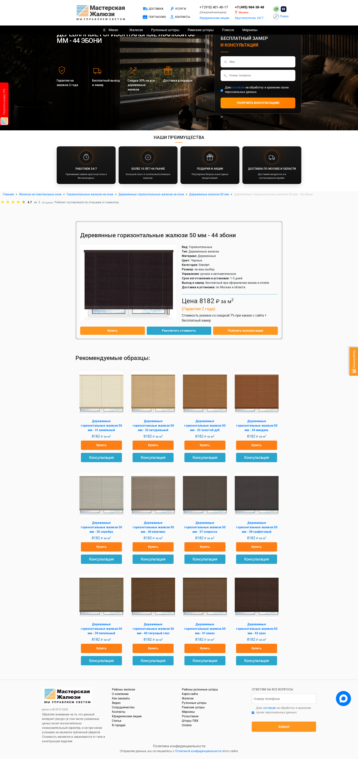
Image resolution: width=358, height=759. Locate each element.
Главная (8, 194)
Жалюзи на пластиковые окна (40, 194)
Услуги (180, 8)
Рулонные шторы (165, 30)
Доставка (156, 8)
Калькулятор (354, 359)
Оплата (186, 725)
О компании (120, 694)
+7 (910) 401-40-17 (214, 7)
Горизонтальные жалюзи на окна (90, 194)
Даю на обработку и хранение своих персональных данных (257, 90)
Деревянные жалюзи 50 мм (209, 194)
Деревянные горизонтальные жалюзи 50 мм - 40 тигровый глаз (153, 629)
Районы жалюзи (123, 689)
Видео (116, 703)
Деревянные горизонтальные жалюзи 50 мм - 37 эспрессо (204, 527)
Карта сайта (190, 694)
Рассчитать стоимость (179, 330)
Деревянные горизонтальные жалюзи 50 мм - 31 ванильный (101, 425)
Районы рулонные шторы (200, 689)
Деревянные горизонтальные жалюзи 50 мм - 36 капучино (153, 527)
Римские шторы (201, 30)
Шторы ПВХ (190, 721)
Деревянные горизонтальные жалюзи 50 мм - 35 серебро (101, 527)
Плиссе (228, 30)
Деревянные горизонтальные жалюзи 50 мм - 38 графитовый (256, 527)
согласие (238, 87)
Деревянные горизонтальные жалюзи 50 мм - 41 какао (204, 629)
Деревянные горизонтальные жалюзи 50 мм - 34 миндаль (256, 425)
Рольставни (190, 716)
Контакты (182, 17)
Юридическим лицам (214, 18)
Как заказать (121, 698)
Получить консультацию (245, 330)
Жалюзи (136, 30)
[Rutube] (283, 9)
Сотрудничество (123, 707)
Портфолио (157, 17)
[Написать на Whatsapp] (276, 9)
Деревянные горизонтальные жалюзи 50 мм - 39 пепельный (101, 629)
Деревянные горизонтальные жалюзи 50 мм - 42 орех (256, 629)
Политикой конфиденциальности (198, 751)
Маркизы (249, 30)
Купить (112, 330)
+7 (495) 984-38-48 (249, 7)
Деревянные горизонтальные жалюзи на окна (151, 194)
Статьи (116, 721)
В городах (118, 725)
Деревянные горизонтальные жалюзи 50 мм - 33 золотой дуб (204, 425)
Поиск (284, 16)
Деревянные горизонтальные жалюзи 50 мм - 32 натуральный (153, 425)
